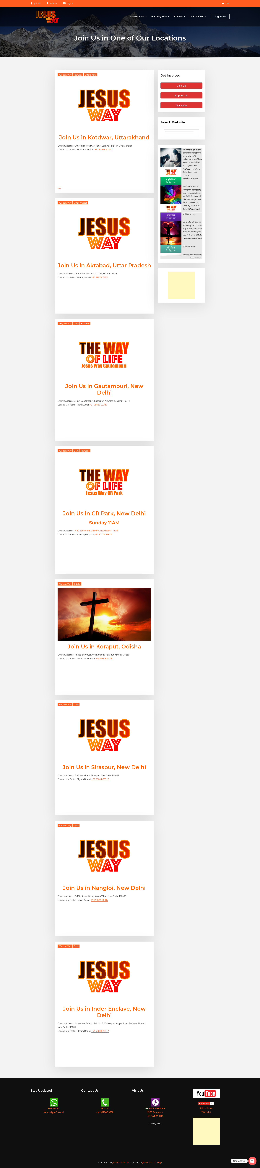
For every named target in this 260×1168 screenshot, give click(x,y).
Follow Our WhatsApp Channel (54, 1110)
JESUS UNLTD (148, 1162)
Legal (159, 1162)
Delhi (76, 323)
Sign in (70, 3)
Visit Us (53, 3)
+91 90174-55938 (103, 534)
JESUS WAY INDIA (121, 1162)
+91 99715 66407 (99, 899)
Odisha (77, 584)
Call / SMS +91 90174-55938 (104, 1110)
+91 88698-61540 (103, 149)
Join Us (37, 3)
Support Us (220, 16)
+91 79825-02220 (98, 404)
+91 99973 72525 (99, 277)
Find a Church (196, 16)
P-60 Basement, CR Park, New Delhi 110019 (96, 530)
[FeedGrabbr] (181, 257)
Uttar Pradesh (80, 202)
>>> (59, 188)
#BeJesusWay (65, 74)
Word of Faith (137, 16)
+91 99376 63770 (104, 658)
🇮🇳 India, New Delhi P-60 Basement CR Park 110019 (155, 1112)
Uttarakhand (90, 74)
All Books (178, 16)
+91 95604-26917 (100, 779)
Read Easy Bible (159, 16)
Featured (78, 74)
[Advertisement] (182, 285)
